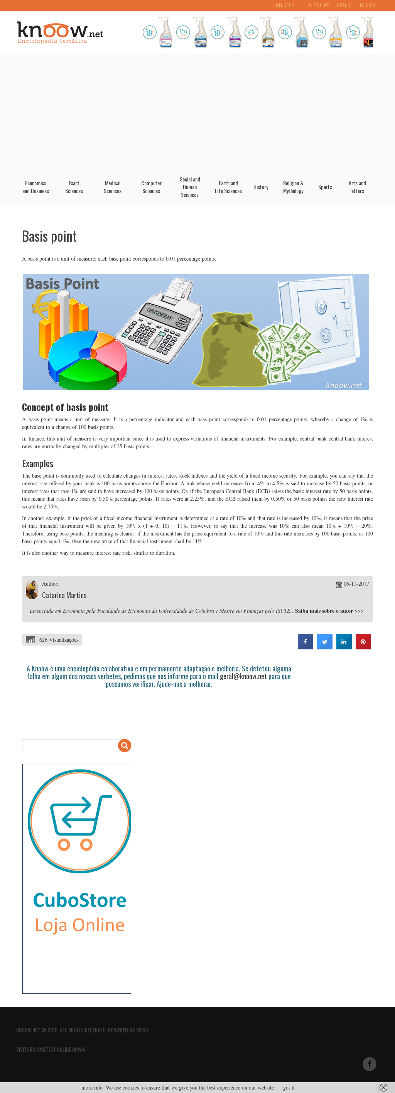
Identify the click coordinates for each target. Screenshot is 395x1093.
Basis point (49, 235)
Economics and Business (35, 187)
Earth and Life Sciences (228, 187)
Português (318, 5)
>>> (359, 611)
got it (289, 1087)
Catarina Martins (64, 595)
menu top (285, 5)
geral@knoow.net (243, 676)
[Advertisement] (197, 112)
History (260, 187)
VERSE (142, 1030)
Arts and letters (357, 187)
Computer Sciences (151, 187)
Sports (325, 187)
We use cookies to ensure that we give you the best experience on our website (190, 1087)
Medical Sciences (113, 187)
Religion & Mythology (293, 187)
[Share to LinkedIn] (344, 647)
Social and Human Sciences (190, 186)
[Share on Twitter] (325, 647)
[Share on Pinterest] (363, 647)
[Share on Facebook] (305, 647)
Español (344, 5)
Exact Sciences (74, 187)
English (367, 5)
